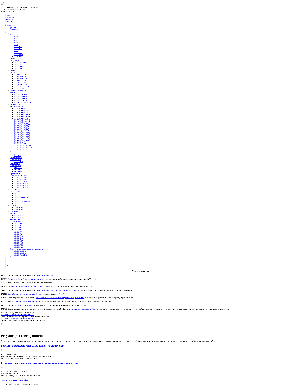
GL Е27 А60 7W (20, 76)
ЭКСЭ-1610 (18, 243)
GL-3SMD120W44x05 (22, 138)
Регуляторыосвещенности (15, 212)
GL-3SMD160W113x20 (22, 128)
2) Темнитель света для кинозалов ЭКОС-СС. (18, 319)
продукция (13, 380)
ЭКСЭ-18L (18, 68)
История (13, 27)
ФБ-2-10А (18, 47)
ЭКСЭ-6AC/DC (20, 253)
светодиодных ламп (25, 305)
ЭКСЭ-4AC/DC (20, 251)
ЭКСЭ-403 (18, 227)
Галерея (8, 259)
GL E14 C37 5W (20, 74)
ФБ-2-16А (18, 49)
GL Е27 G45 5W (20, 82)
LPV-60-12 (18, 170)
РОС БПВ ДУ (19, 217)
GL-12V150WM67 (21, 185)
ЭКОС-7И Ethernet (21, 197)
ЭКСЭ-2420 (18, 247)
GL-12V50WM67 (20, 181)
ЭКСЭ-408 (18, 231)
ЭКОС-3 (17, 193)
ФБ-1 (16, 45)
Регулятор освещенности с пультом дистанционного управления (39, 363)
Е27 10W (17, 156)
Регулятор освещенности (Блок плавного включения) (33, 345)
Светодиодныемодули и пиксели (16, 105)
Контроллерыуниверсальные (15, 220)
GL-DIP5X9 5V (20, 142)
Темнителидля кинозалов (15, 190)
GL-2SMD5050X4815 (22, 118)
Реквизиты (14, 29)
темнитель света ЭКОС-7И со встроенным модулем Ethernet (59, 290)
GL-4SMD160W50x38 (22, 124)
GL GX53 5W (19, 88)
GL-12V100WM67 (21, 183)
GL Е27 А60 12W (20, 78)
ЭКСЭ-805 (18, 235)
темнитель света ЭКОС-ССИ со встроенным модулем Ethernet (60, 298)
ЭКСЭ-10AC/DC (20, 255)
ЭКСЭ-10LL (18, 67)
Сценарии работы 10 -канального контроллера (25, 279)
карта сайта (23, 380)
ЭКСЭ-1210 (18, 239)
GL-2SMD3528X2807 (22, 108)
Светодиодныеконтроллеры (15, 60)
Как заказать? (10, 263)
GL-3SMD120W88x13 (22, 132)
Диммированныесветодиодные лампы (18, 153)
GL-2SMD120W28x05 (22, 140)
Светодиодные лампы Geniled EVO (18, 91)
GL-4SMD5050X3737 (22, 122)
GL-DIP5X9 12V (20, 144)
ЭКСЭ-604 (18, 233)
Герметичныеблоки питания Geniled (18, 175)
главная (4, 380)
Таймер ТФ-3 (19, 209)
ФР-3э (16, 39)
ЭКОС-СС (18, 199)
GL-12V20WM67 (20, 178)
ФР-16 (16, 43)
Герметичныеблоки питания (15, 165)
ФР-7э (16, 41)
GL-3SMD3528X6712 (22, 110)
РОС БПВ (18, 215)
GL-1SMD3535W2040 (22, 116)
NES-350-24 (18, 162)
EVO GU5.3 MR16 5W (22, 102)
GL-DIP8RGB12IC (21, 150)
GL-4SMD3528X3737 (22, 112)
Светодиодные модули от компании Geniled (24, 294)
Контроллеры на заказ (18, 257)
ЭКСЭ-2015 (18, 245)
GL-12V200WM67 (21, 187)
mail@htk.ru (10, 11)
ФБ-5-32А (18, 53)
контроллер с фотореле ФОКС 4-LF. (85, 309)
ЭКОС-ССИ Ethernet (22, 201)
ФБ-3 (16, 51)
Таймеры (13, 205)
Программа (9, 267)
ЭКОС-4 (17, 203)
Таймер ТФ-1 (19, 207)
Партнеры (9, 21)
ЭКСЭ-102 (18, 223)
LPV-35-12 (18, 168)
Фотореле (13, 35)
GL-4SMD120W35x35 (22, 134)
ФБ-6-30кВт (18, 57)
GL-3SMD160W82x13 (22, 126)
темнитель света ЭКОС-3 (46, 275)
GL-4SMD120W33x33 (22, 136)
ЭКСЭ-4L (17, 65)
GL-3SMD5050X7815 (22, 120)
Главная (8, 15)
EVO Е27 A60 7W (21, 94)
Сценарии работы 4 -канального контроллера (25, 286)
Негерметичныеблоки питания (16, 159)
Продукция (9, 17)
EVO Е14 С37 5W (21, 100)
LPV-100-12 (18, 172)
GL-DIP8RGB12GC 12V (23, 148)
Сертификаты (15, 31)
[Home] (4, 4)
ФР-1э (16, 37)
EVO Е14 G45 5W (21, 98)
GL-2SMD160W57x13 (22, 130)
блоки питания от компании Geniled (27, 301)
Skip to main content (8, 2)
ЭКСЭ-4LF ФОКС (21, 63)
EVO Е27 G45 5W (21, 96)
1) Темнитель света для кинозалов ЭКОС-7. (17, 315)
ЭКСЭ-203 (18, 225)
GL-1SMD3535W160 (22, 114)
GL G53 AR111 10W (21, 86)
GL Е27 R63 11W (20, 84)
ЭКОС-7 (17, 195)
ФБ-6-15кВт (18, 55)
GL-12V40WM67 (20, 180)
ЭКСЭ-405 (18, 229)
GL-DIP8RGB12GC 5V (23, 146)
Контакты (9, 19)
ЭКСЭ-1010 (18, 237)
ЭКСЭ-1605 (18, 241)
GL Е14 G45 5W (20, 80)
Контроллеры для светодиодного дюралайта (26, 249)
